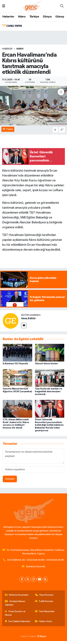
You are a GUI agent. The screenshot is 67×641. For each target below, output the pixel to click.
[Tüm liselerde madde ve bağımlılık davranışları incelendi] (49, 378)
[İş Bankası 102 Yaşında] (17, 352)
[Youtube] (39, 579)
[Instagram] (33, 579)
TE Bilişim (41, 636)
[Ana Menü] (3, 6)
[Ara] (62, 6)
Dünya (47, 16)
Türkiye (34, 16)
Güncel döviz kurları (46, 363)
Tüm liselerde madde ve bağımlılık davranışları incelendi (48, 391)
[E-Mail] (24, 325)
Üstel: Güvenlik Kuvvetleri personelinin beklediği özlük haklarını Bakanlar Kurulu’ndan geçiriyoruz (49, 425)
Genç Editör (28, 318)
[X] (27, 579)
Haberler (8, 16)
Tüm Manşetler (47, 611)
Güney (59, 16)
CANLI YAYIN (14, 25)
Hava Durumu (46, 595)
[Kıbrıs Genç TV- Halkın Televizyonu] (32, 6)
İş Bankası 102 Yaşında (15, 363)
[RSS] (45, 579)
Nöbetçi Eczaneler (18, 595)
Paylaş (9, 129)
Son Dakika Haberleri (19, 621)
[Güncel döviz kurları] (49, 352)
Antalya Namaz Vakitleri (15, 603)
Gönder (10, 479)
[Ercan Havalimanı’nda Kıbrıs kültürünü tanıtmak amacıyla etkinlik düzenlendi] (33, 105)
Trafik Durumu (46, 601)
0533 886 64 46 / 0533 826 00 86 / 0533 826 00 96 (35, 560)
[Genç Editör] (10, 320)
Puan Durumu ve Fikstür (15, 613)
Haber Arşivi (45, 621)
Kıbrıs (22, 16)
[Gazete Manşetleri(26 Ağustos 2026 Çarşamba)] (17, 378)
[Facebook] (22, 579)
